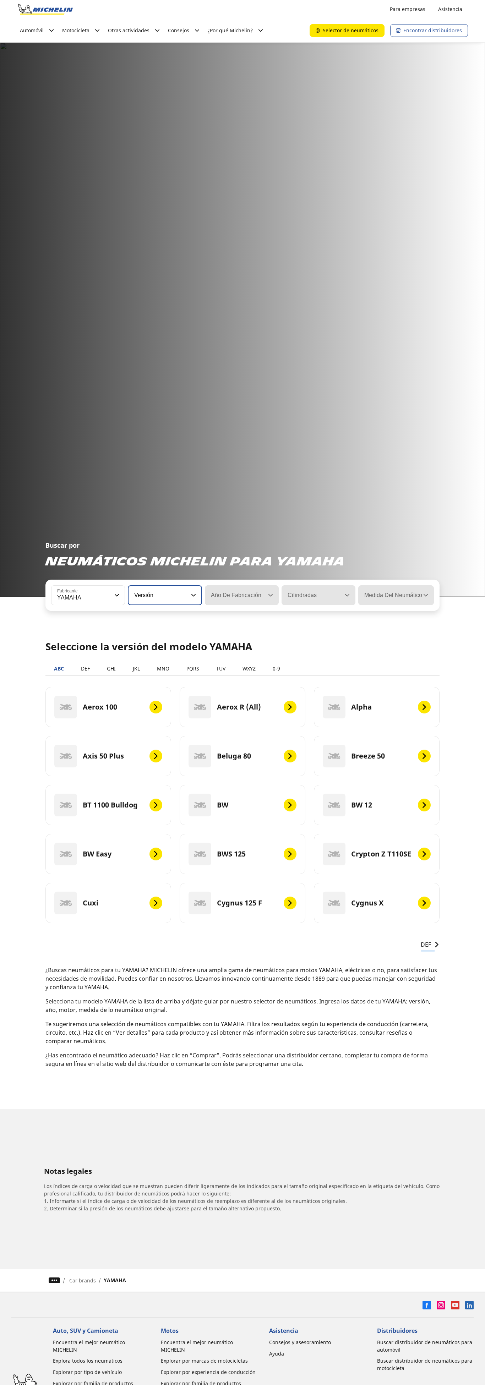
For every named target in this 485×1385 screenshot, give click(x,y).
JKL (136, 668)
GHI (111, 668)
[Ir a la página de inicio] (45, 9)
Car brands (82, 1280)
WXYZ (249, 668)
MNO (163, 668)
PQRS (192, 668)
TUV (220, 668)
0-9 (276, 668)
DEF (85, 668)
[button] (116, 595)
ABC (59, 668)
